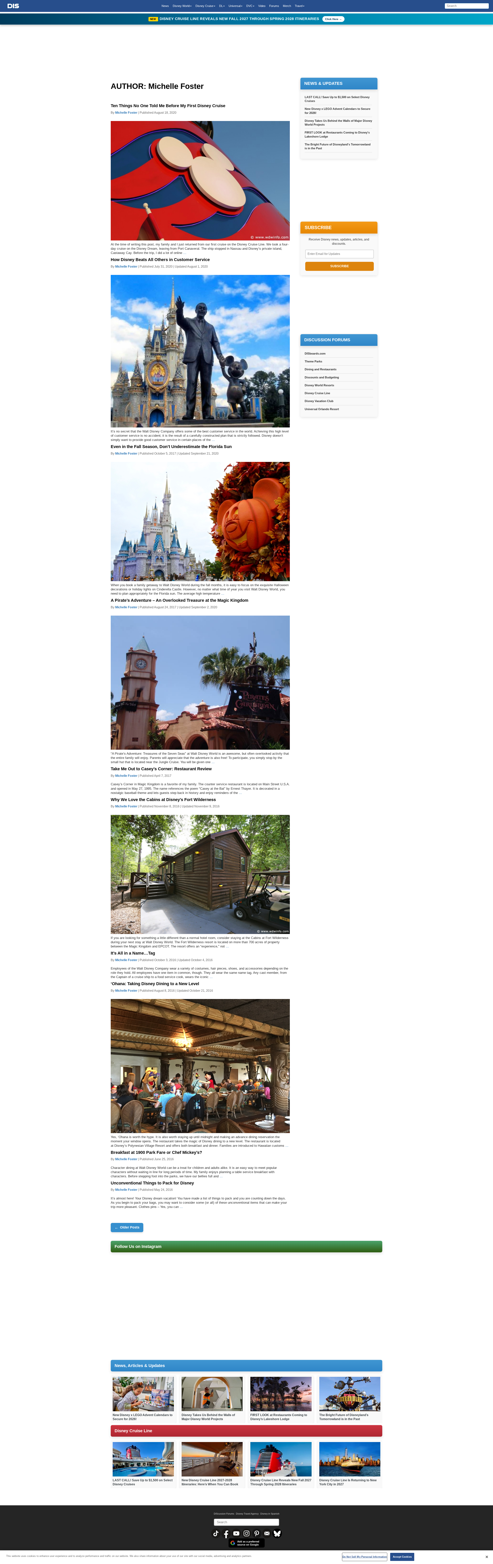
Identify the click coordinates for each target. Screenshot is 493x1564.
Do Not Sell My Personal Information (364, 1556)
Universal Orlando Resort (322, 409)
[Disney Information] (13, 6)
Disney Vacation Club (319, 401)
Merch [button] (287, 6)
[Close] (487, 1557)
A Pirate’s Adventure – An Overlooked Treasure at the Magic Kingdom (179, 600)
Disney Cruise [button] (204, 6)
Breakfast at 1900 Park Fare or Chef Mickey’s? (156, 1152)
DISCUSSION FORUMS (327, 339)
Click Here (331, 19)
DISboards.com (315, 353)
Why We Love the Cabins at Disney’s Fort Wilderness (163, 799)
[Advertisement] (339, 305)
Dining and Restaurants (320, 369)
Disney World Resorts (319, 385)
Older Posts (127, 1227)
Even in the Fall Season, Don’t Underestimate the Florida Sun (171, 446)
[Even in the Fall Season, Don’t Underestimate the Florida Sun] (200, 521)
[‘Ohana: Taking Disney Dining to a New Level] (200, 1066)
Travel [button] (299, 6)
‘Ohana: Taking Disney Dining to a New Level (155, 983)
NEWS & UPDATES (323, 83)
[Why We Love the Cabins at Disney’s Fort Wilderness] (200, 874)
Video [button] (261, 6)
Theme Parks (313, 361)
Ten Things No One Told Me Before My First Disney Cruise (168, 105)
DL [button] (221, 6)
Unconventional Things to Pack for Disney (152, 1183)
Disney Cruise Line (317, 393)
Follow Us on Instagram (138, 1246)
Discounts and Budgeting (322, 377)
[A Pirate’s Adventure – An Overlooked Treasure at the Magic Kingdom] (200, 682)
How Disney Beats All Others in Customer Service (160, 259)
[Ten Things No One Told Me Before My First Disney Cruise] (200, 180)
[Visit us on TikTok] (216, 1533)
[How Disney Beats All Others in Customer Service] (200, 351)
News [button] (165, 6)
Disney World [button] (181, 6)
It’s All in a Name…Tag (133, 953)
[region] (246, 1557)
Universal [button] (235, 6)
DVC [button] (249, 6)
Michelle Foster (126, 112)
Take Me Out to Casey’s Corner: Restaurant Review (161, 768)
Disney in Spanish (269, 1513)
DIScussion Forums (224, 1513)
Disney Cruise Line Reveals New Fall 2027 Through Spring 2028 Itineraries (240, 19)
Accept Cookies (402, 1556)
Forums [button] (274, 6)
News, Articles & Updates (140, 1365)
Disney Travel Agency (247, 1513)
